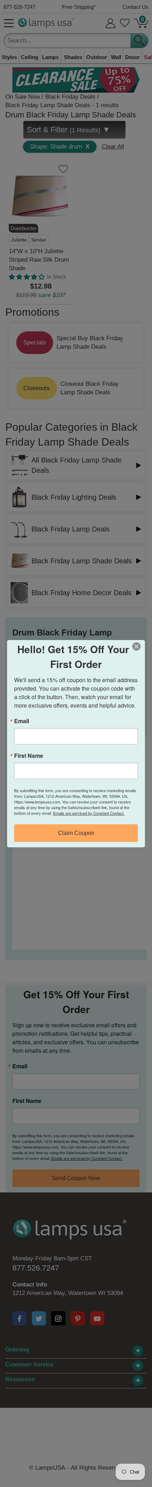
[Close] (138, 646)
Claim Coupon (76, 833)
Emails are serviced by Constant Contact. (88, 813)
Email (21, 721)
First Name (28, 756)
